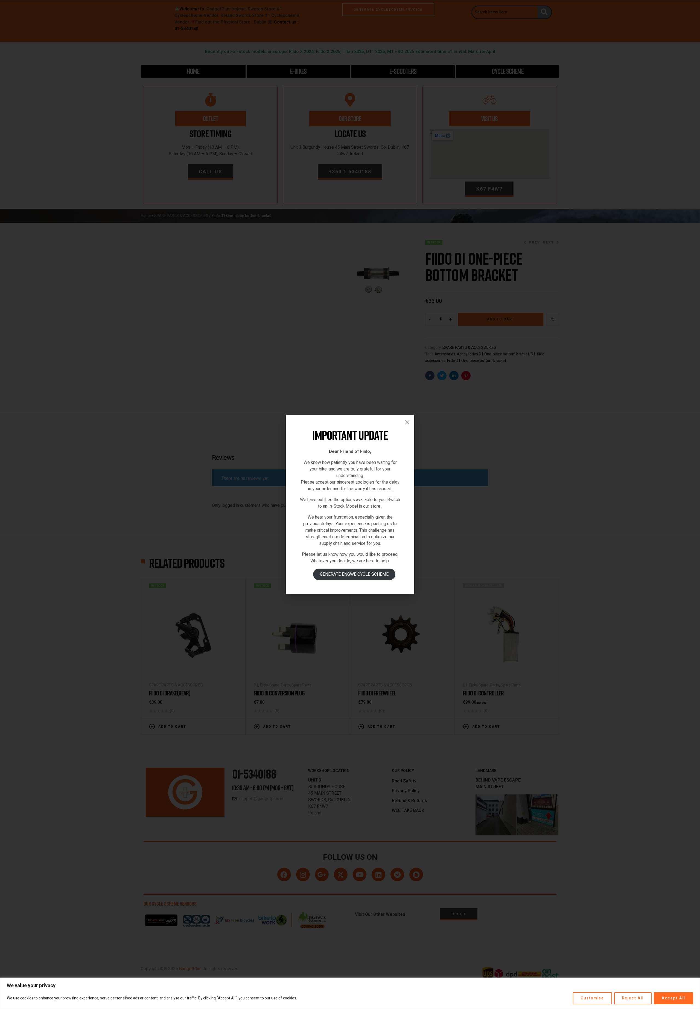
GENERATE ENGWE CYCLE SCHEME (354, 574)
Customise (592, 998)
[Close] (407, 422)
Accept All (673, 998)
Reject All (633, 998)
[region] (350, 993)
